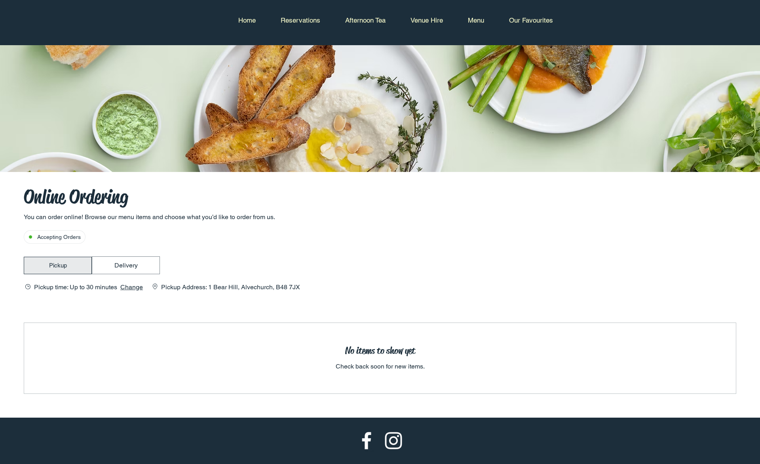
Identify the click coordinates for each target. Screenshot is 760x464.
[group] (126, 265)
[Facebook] (366, 440)
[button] (58, 265)
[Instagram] (393, 440)
